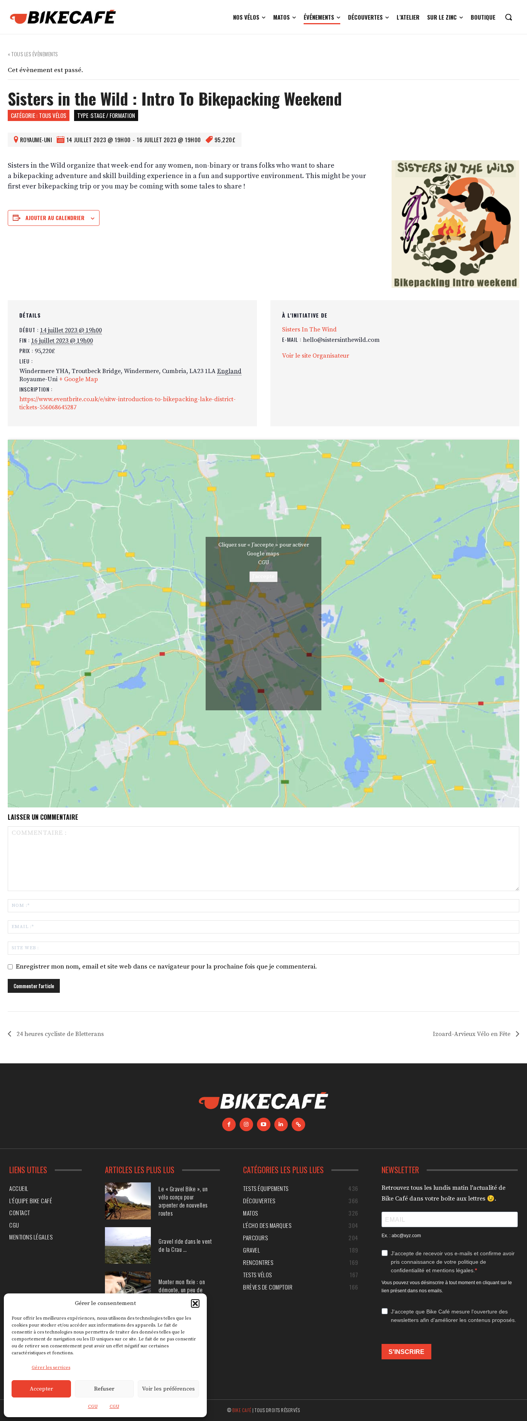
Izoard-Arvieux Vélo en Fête (472, 1034)
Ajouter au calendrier (54, 218)
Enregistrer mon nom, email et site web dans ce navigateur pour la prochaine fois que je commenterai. (166, 966)
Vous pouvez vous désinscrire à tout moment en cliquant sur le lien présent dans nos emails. (447, 1286)
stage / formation (113, 115)
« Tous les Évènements (33, 54)
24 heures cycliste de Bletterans (59, 1034)
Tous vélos (52, 115)
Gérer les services (51, 1368)
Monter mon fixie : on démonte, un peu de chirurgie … (182, 1289)
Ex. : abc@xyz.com (401, 1235)
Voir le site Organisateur (315, 356)
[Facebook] (229, 1124)
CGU (93, 1406)
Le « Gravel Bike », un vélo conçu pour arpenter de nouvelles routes (183, 1200)
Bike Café (242, 1410)
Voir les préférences (168, 1388)
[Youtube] (263, 1124)
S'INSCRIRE (406, 1352)
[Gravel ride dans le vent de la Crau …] (128, 1245)
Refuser (104, 1388)
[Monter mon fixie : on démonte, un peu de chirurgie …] (128, 1289)
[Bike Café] (63, 17)
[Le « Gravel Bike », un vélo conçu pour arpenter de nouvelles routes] (128, 1200)
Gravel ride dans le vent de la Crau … (185, 1245)
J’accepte (263, 576)
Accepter (41, 1388)
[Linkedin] (281, 1124)
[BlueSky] (298, 1124)
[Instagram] (246, 1124)
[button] (195, 1303)
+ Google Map (78, 379)
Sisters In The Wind (309, 329)
